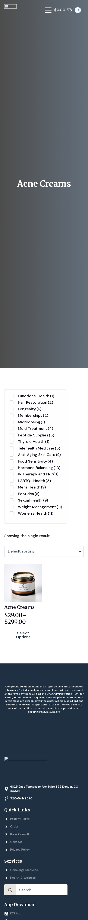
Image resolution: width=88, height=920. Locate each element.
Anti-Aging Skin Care (39, 454)
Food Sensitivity (35, 461)
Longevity (29, 409)
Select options (23, 634)
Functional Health (36, 396)
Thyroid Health (33, 441)
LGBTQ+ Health (34, 480)
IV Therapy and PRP (38, 474)
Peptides (29, 493)
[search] (10, 890)
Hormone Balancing (39, 467)
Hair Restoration (35, 402)
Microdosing (31, 422)
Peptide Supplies (36, 435)
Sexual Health (33, 500)
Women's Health (35, 513)
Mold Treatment (35, 428)
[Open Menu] (48, 10)
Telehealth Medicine (39, 448)
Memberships (33, 415)
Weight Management (40, 506)
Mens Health (32, 487)
